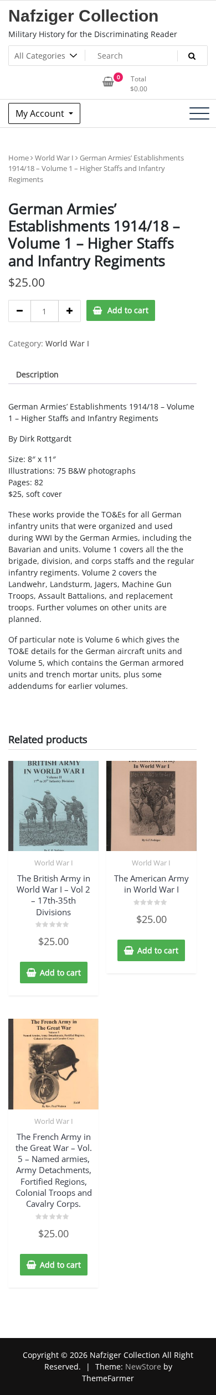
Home (18, 158)
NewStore (143, 1366)
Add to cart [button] (60, 972)
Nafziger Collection (83, 16)
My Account (41, 113)
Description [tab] (37, 374)
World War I (54, 158)
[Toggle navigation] (199, 113)
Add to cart (127, 310)
